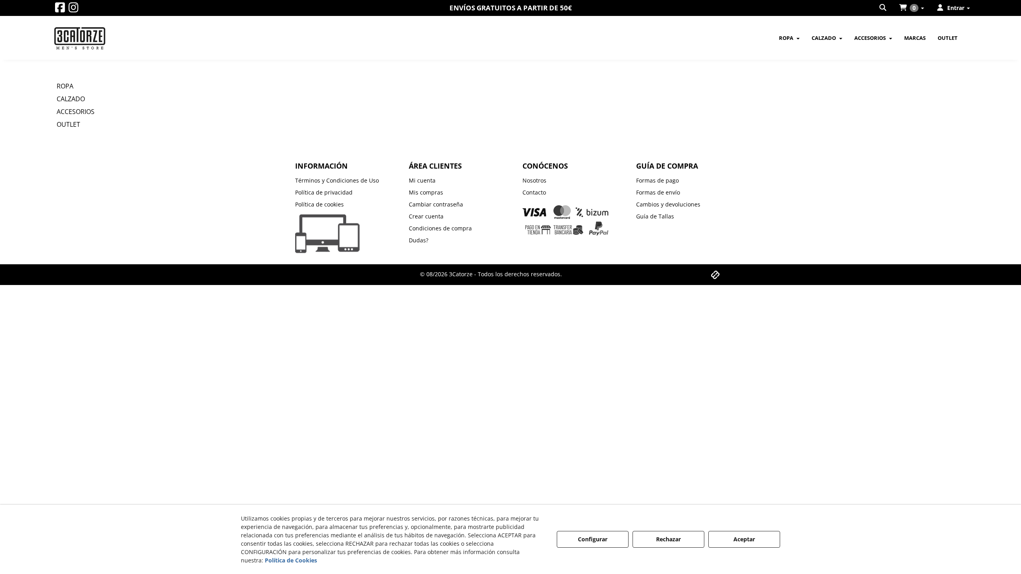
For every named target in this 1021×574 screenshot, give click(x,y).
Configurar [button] (592, 539)
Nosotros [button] (534, 180)
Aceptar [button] (744, 539)
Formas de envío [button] (658, 192)
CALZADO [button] (71, 98)
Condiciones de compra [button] (440, 228)
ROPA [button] (65, 86)
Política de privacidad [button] (324, 192)
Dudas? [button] (418, 240)
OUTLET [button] (68, 124)
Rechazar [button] (668, 539)
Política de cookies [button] (319, 204)
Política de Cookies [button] (291, 560)
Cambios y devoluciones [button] (668, 204)
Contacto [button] (534, 192)
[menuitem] (883, 8)
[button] (60, 9)
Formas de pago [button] (657, 180)
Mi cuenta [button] (422, 180)
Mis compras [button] (426, 192)
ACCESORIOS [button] (76, 111)
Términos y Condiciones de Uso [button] (337, 180)
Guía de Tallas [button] (655, 216)
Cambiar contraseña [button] (436, 204)
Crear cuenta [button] (426, 216)
